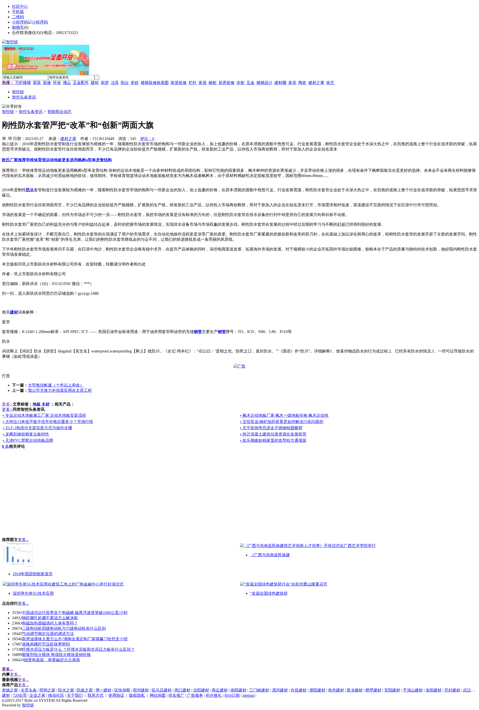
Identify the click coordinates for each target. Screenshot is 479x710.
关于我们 (75, 695)
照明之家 (47, 690)
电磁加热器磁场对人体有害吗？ (50, 623)
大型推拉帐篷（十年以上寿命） (56, 385)
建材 (95, 82)
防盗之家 (85, 690)
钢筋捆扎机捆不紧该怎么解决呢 (50, 618)
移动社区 (56, 695)
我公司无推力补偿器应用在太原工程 (60, 390)
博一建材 (104, 690)
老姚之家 (10, 690)
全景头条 (29, 690)
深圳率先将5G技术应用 (33, 593)
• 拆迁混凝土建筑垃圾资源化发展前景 (273, 434)
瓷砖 (135, 82)
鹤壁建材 (373, 690)
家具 (292, 82)
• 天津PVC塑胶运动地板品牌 (28, 440)
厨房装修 (227, 82)
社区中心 (20, 6)
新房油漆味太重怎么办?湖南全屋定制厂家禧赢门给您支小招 (74, 639)
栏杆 (193, 82)
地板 (37, 404)
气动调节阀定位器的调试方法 (48, 634)
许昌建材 (299, 690)
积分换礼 (214, 695)
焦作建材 (336, 690)
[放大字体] (4, 138)
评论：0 (147, 138)
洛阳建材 (434, 690)
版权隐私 (137, 695)
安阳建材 (392, 690)
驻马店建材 (162, 690)
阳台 (125, 82)
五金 (250, 82)
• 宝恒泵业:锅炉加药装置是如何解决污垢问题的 (281, 422)
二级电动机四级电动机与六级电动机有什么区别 (64, 628)
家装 (37, 82)
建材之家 (68, 138)
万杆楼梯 (23, 82)
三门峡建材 (259, 690)
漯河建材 (280, 690)
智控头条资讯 (31, 112)
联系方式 (96, 695)
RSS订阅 (232, 695)
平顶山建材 (413, 690)
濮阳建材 (317, 690)
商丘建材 (220, 690)
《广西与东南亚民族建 (270, 555)
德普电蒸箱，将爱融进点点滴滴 (52, 660)
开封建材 (452, 690)
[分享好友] (12, 106)
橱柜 (213, 82)
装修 (47, 82)
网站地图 (158, 695)
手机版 (18, 12)
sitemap (248, 695)
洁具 (115, 82)
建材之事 (316, 82)
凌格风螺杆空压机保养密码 (46, 644)
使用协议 (116, 695)
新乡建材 (355, 690)
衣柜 (240, 82)
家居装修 (179, 82)
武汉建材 (471, 690)
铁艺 (330, 82)
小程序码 (20, 22)
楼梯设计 (264, 82)
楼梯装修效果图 (155, 82)
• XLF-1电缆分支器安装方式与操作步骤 (37, 428)
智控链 (8, 112)
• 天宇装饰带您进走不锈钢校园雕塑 (271, 428)
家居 (203, 82)
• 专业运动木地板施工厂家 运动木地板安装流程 (44, 415)
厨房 (105, 82)
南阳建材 (238, 690)
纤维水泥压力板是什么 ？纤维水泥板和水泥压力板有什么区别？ (78, 649)
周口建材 (182, 690)
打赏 (6, 376)
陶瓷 (302, 82)
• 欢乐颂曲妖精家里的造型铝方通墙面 (273, 440)
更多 (7, 404)
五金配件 (81, 82)
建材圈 (280, 82)
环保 (57, 82)
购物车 (18, 27)
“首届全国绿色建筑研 (269, 593)
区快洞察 (122, 690)
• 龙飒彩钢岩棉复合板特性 (26, 434)
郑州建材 (141, 690)
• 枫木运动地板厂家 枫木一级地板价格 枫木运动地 (284, 415)
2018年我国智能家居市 (33, 574)
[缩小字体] (10, 138)
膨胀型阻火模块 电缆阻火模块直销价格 (56, 654)
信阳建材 (201, 690)
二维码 (18, 17)
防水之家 (66, 690)
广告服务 (195, 695)
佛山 (67, 82)
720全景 (20, 695)
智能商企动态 (59, 112)
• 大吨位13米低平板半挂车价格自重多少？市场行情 (48, 422)
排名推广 (176, 695)
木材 (46, 404)
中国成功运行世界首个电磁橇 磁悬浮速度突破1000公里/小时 (75, 612)
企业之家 (37, 695)
